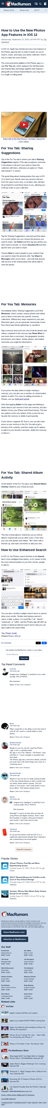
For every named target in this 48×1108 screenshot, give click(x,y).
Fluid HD (34, 1102)
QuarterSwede (15, 773)
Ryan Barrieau (29, 985)
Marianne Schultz (30, 976)
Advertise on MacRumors (14, 939)
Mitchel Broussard (7, 968)
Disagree (27, 684)
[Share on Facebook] (44, 643)
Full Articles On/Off (20, 1102)
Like (22, 684)
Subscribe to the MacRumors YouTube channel (22, 139)
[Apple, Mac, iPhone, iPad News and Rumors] (18, 7)
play (24, 125)
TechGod (13, 829)
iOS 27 (36, 10)
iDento (12, 797)
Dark (2, 1104)
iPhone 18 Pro (9, 10)
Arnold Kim (5, 950)
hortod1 (13, 669)
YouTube (9, 1006)
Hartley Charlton (6, 976)
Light (44, 1102)
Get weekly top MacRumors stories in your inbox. (24, 650)
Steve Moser (5, 994)
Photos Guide (11, 633)
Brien (12, 724)
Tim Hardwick (28, 968)
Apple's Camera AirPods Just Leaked (23, 1013)
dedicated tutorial (22, 399)
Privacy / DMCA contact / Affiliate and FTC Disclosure (17, 1095)
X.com (8, 955)
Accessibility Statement (8, 1099)
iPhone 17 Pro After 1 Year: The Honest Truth (26, 1044)
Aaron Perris (28, 994)
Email (3, 955)
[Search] (41, 4)
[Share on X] (38, 643)
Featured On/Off (7, 1102)
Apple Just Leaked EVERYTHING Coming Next (27, 1021)
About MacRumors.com (14, 932)
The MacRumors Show (18, 1050)
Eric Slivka (27, 950)
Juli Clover (4, 959)
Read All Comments (24, 849)
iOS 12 (17, 636)
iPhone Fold (24, 10)
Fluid (29, 1102)
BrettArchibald (15, 743)
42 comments (6, 643)
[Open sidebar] (45, 4)
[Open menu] (2, 4)
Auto (40, 1102)
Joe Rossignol (29, 959)
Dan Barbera (5, 985)
